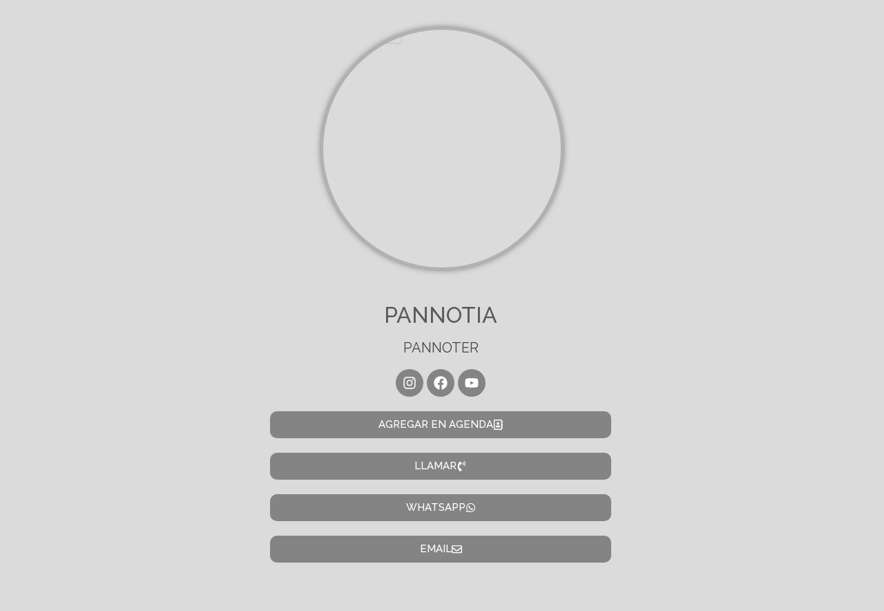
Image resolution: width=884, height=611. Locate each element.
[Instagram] (409, 383)
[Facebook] (440, 383)
